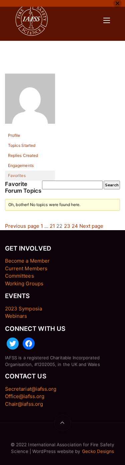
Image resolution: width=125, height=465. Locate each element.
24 (75, 226)
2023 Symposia (23, 308)
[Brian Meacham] (30, 101)
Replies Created (23, 155)
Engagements (21, 165)
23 (67, 226)
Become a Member (27, 261)
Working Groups (24, 283)
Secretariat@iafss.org (30, 389)
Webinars (16, 316)
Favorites (17, 175)
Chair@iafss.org (24, 404)
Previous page (22, 226)
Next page (91, 226)
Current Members (26, 268)
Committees (19, 276)
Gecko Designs (98, 451)
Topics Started (21, 145)
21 (52, 226)
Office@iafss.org (24, 396)
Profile (14, 135)
